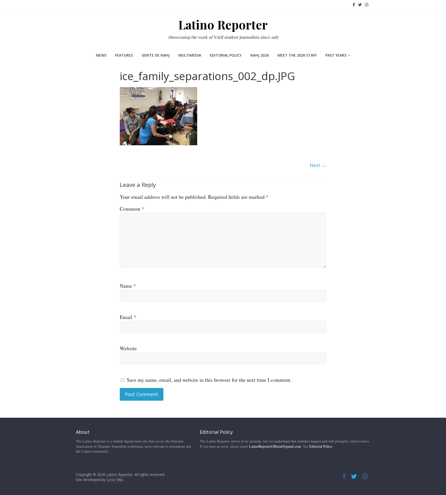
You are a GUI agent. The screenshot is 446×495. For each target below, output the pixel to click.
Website (128, 348)
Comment (132, 208)
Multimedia (189, 55)
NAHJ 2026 (259, 55)
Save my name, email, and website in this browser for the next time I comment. (209, 379)
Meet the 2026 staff (297, 55)
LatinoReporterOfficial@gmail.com (275, 446)
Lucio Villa (114, 479)
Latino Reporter (223, 25)
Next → (318, 165)
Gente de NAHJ (156, 55)
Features (124, 55)
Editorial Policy (226, 55)
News (101, 55)
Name (128, 285)
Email (128, 317)
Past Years (335, 55)
